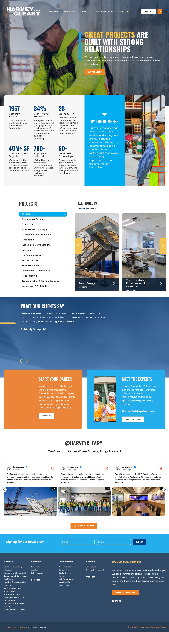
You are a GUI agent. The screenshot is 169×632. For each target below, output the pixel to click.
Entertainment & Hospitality (15, 573)
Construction (64, 570)
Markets (69, 11)
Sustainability (64, 582)
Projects (54, 11)
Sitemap (132, 627)
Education (8, 570)
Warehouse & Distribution (14, 609)
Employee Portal (158, 627)
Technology (64, 585)
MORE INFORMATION (125, 592)
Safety (61, 576)
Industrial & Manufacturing (15, 582)
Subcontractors (37, 573)
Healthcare (8, 579)
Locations (35, 570)
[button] (160, 11)
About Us (36, 561)
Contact (149, 11)
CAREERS (46, 415)
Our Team (35, 567)
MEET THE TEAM (133, 419)
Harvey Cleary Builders (15, 627)
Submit (139, 542)
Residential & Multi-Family (14, 597)
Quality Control (65, 573)
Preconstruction (65, 567)
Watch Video (95, 72)
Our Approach (104, 11)
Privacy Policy (143, 627)
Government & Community (15, 576)
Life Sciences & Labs (12, 588)
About (85, 11)
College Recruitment (95, 570)
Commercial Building (13, 567)
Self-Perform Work (67, 579)
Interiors (7, 585)
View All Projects (86, 208)
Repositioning (9, 600)
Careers (125, 11)
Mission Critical (10, 591)
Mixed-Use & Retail (12, 594)
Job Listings (91, 567)
